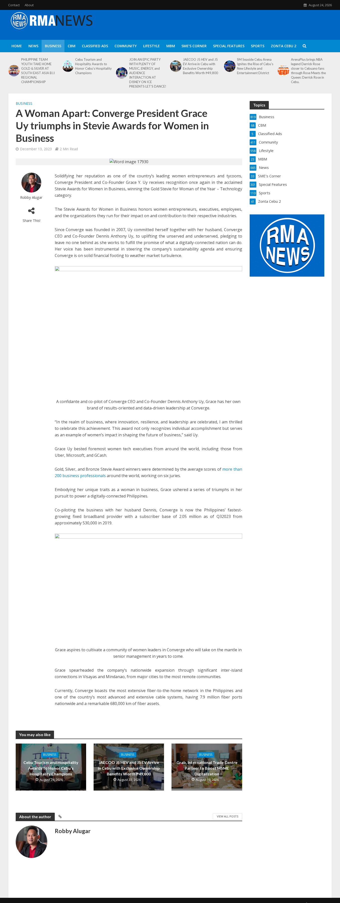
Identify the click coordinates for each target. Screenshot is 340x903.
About (29, 5)
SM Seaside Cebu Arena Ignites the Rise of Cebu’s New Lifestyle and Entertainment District (255, 66)
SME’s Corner (194, 46)
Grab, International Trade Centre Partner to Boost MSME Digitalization (206, 768)
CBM (71, 46)
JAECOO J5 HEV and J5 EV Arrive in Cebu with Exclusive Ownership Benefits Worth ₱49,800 (200, 66)
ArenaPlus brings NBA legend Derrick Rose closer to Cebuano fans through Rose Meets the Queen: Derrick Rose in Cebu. (308, 70)
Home (16, 46)
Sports (257, 46)
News (33, 46)
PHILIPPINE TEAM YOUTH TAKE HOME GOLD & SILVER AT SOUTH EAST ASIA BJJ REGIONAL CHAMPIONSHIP (38, 70)
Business (53, 46)
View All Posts (227, 816)
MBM (170, 46)
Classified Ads (95, 46)
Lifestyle (151, 46)
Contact (14, 5)
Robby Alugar (31, 197)
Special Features (228, 46)
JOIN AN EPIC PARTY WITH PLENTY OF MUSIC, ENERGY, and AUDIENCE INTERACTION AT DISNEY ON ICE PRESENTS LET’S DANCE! (147, 72)
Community (125, 46)
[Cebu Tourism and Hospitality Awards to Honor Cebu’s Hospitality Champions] (67, 66)
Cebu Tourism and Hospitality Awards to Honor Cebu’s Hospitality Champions (93, 66)
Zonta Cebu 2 (283, 46)
